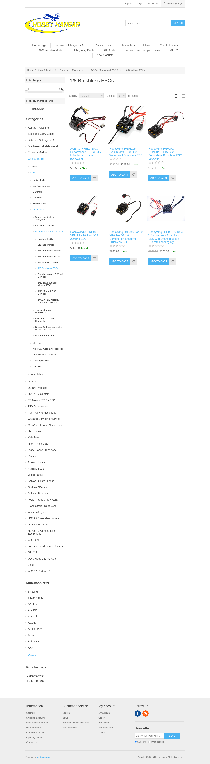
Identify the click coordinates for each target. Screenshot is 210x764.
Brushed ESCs (45, 239)
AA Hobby (34, 604)
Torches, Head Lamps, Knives (141, 50)
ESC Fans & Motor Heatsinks (45, 319)
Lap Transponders (44, 225)
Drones (32, 381)
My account (104, 712)
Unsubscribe (157, 741)
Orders (102, 717)
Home (30, 70)
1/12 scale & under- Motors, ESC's (48, 284)
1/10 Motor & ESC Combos (47, 292)
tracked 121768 (35, 681)
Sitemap (30, 712)
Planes (147, 45)
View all (32, 655)
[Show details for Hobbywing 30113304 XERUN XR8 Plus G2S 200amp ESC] (87, 208)
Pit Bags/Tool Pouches (44, 354)
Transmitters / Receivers (42, 506)
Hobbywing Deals (83, 50)
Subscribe (142, 741)
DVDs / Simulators (38, 394)
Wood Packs (35, 474)
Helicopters (128, 45)
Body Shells (39, 180)
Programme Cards (44, 335)
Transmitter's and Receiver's (44, 311)
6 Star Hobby (35, 597)
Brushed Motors (46, 244)
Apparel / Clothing (38, 127)
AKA (30, 647)
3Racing (33, 591)
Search (178, 23)
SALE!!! (173, 50)
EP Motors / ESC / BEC (41, 400)
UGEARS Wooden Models (48, 50)
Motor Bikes (36, 374)
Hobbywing (38, 108)
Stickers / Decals (37, 487)
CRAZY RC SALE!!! (39, 571)
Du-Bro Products (37, 387)
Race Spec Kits (41, 360)
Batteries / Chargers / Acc (70, 45)
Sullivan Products (38, 493)
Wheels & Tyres (37, 512)
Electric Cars (39, 203)
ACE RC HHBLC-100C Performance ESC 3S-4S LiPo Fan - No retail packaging (85, 153)
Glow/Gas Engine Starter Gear (45, 425)
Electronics (38, 209)
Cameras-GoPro (37, 152)
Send (172, 735)
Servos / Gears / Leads (41, 481)
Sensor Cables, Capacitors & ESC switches (49, 328)
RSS (145, 713)
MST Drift (38, 343)
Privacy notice (33, 727)
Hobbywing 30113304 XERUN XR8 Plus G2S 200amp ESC (84, 235)
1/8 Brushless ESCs (48, 268)
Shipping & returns (35, 717)
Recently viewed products (75, 722)
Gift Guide (109, 50)
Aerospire (33, 616)
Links (31, 564)
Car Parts (38, 191)
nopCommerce (44, 757)
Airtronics (33, 641)
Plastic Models (36, 462)
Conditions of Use (35, 732)
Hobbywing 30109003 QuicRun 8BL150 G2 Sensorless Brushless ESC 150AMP (165, 153)
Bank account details (37, 722)
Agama (32, 622)
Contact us (31, 742)
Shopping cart (105, 727)
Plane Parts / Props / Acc (42, 450)
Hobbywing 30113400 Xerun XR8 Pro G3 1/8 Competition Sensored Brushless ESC (126, 237)
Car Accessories (41, 186)
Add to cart (80, 178)
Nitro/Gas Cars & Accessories (48, 348)
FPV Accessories (38, 406)
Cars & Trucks (104, 45)
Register (128, 3)
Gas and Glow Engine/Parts (44, 419)
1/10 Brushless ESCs (49, 256)
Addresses (103, 722)
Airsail (31, 635)
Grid (177, 95)
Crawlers (37, 197)
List (183, 95)
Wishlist (102, 732)
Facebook (138, 713)
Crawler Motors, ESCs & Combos (50, 275)
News (65, 717)
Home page (39, 45)
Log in (140, 3)
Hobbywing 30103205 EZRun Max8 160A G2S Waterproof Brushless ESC (125, 152)
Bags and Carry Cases (41, 134)
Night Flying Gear (38, 443)
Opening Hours (34, 737)
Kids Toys (33, 437)
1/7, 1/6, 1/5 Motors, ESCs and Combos (48, 301)
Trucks (33, 166)
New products (105, 55)
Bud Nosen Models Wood (43, 146)
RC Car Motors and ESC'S (49, 231)
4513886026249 (35, 676)
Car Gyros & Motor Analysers (45, 218)
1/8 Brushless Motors (49, 262)
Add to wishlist (94, 178)
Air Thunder (35, 629)
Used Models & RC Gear (42, 558)
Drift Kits (37, 366)
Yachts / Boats (169, 45)
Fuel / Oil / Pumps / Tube (42, 412)
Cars (32, 172)
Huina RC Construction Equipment (41, 532)
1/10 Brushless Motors (49, 250)
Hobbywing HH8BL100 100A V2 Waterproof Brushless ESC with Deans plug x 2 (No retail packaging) (165, 237)
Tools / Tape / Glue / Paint (42, 499)
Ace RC (32, 610)
